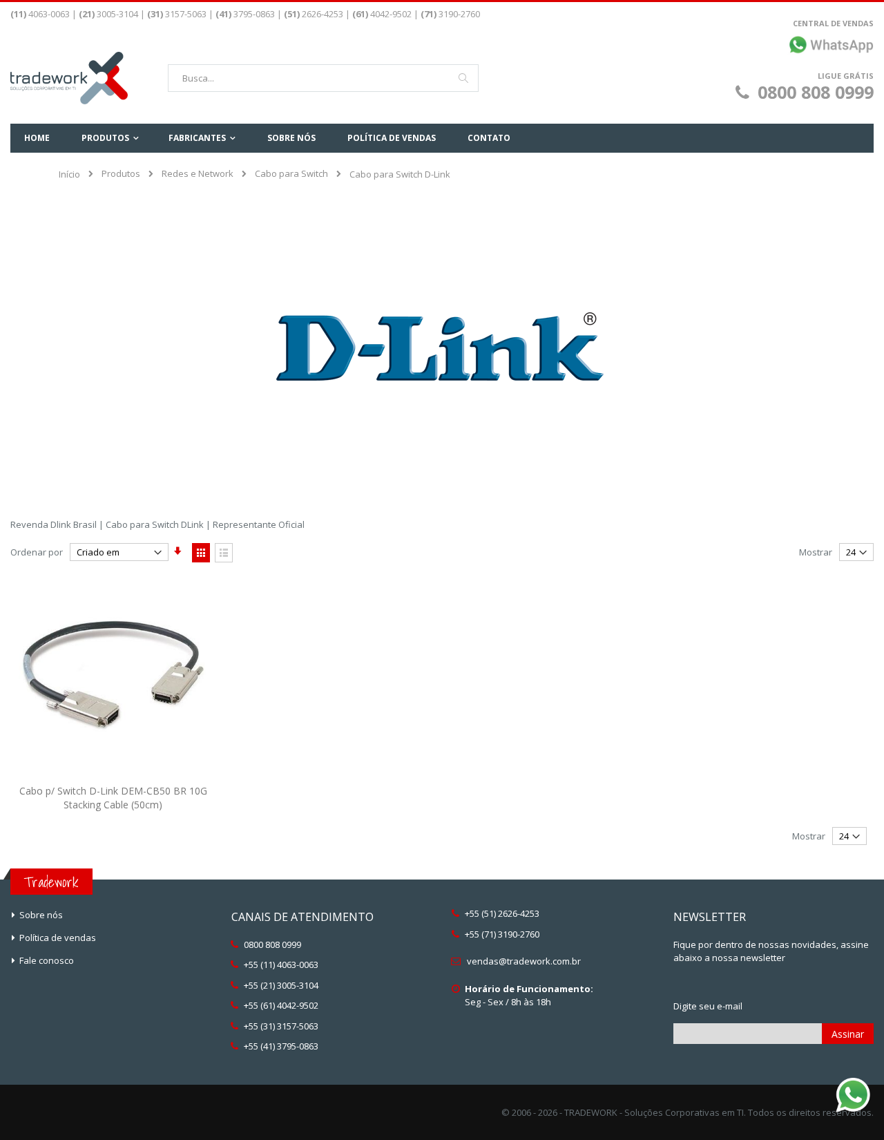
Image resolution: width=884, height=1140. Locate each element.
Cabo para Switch (291, 173)
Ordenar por (36, 552)
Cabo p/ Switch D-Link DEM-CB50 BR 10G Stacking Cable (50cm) (113, 797)
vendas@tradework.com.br (524, 961)
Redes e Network (197, 173)
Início (69, 174)
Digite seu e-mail (707, 1006)
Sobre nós (41, 915)
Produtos (121, 173)
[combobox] (323, 78)
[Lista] (224, 552)
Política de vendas (57, 937)
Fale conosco (46, 960)
